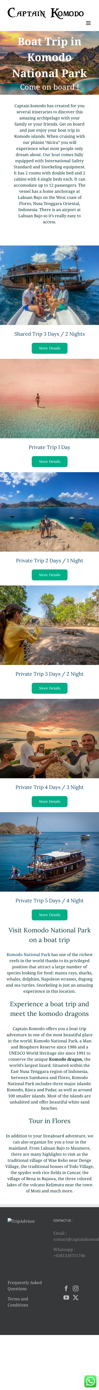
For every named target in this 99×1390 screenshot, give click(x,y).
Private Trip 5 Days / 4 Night (49, 900)
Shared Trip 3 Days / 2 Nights (49, 334)
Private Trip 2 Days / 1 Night (49, 560)
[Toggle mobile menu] (88, 23)
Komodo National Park (28, 954)
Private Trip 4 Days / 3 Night (49, 787)
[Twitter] (75, 1297)
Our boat (51, 154)
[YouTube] (66, 1297)
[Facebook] (66, 1288)
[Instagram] (75, 1288)
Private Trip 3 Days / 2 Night (49, 674)
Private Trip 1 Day (49, 447)
